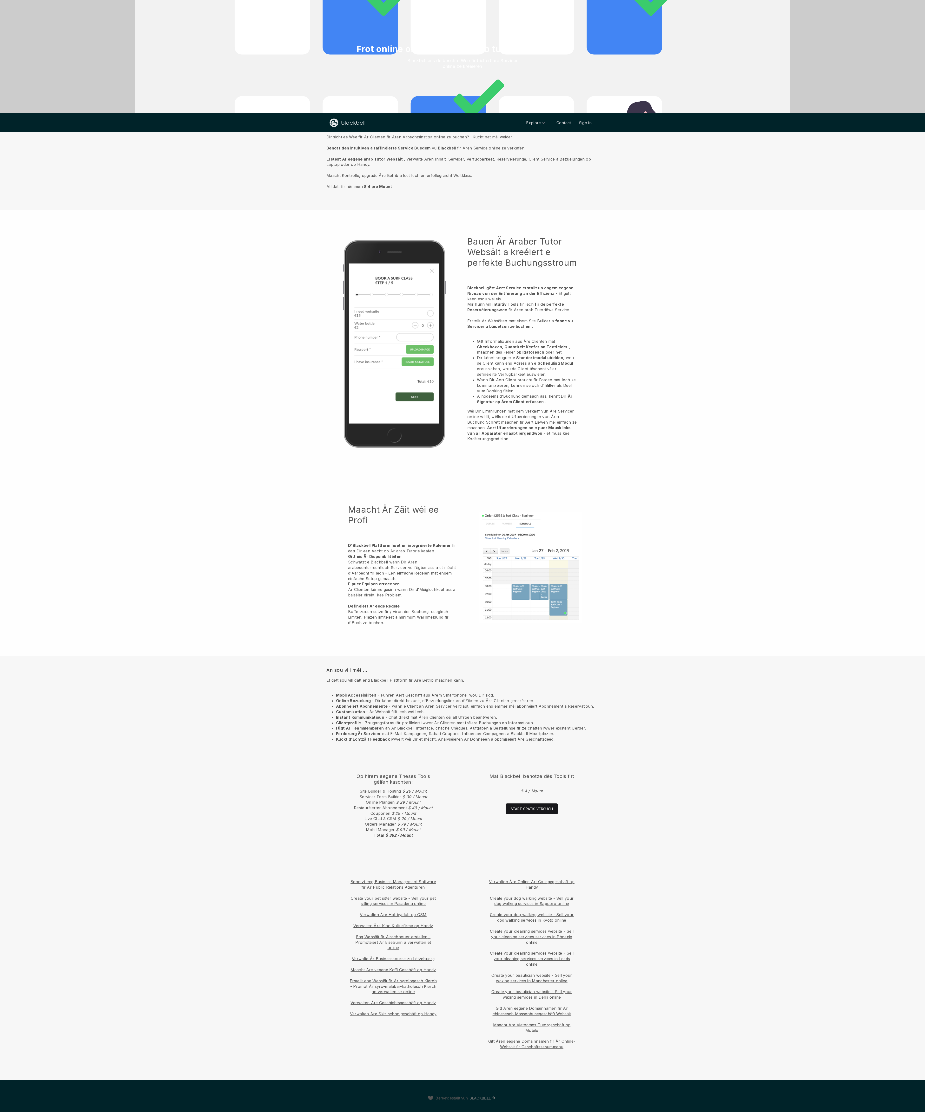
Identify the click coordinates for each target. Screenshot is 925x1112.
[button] (462, 161)
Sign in (585, 122)
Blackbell (480, 1098)
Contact (563, 122)
